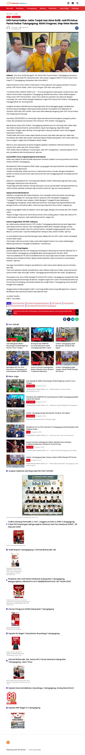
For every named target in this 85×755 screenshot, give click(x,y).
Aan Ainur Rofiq (19, 303)
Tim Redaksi (14, 27)
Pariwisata (36, 363)
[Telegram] (73, 319)
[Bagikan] (77, 28)
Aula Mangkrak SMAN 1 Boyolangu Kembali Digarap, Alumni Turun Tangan (17, 346)
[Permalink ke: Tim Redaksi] (8, 28)
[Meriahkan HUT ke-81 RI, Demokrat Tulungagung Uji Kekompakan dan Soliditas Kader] (17, 358)
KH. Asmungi (57, 303)
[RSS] (8, 742)
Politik (8, 17)
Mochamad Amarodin (16, 306)
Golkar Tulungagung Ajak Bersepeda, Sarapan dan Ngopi (65, 346)
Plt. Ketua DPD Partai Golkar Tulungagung (42, 306)
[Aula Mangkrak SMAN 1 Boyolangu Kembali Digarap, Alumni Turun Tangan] (17, 334)
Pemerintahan (37, 339)
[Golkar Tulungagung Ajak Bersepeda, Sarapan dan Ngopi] (67, 334)
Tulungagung (16, 17)
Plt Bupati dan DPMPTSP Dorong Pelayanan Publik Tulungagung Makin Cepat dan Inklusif (41, 346)
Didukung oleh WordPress (16, 750)
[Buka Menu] (73, 3)
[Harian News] (16, 3)
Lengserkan (69, 303)
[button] (68, 3)
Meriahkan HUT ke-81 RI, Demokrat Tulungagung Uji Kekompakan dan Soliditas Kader (16, 369)
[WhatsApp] (77, 319)
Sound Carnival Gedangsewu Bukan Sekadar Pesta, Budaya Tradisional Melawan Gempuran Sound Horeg (42, 369)
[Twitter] (68, 319)
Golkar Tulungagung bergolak (39, 303)
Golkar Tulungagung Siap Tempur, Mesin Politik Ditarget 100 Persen (67, 369)
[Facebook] (64, 319)
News (58, 363)
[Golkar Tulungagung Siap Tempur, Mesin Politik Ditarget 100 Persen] (67, 358)
